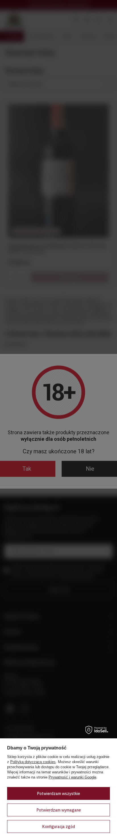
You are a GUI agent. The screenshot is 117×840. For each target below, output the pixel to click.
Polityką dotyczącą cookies (33, 762)
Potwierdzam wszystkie (58, 793)
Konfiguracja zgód (58, 826)
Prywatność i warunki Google (72, 777)
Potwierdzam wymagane (58, 810)
